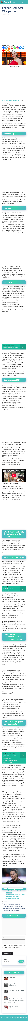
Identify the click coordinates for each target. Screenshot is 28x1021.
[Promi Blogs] (2, 2)
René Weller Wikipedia (12, 896)
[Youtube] (3, 50)
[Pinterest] (12, 47)
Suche (5, 959)
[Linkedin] (23, 47)
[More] (9, 50)
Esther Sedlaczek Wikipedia (10, 100)
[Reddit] (9, 47)
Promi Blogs (9, 2)
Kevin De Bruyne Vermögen (11, 910)
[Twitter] (6, 47)
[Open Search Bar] (22, 2)
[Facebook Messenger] (20, 47)
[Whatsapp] (14, 47)
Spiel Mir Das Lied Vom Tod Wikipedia (14, 891)
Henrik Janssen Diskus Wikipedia (15, 894)
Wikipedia (7, 902)
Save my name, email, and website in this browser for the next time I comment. (14, 947)
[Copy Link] (6, 50)
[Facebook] (3, 47)
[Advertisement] (14, 30)
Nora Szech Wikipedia (12, 898)
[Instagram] (17, 47)
